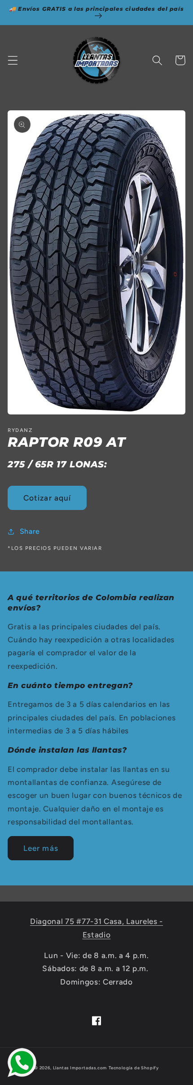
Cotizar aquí (47, 497)
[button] (12, 60)
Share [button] (30, 531)
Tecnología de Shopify (134, 1067)
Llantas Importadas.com (80, 1067)
